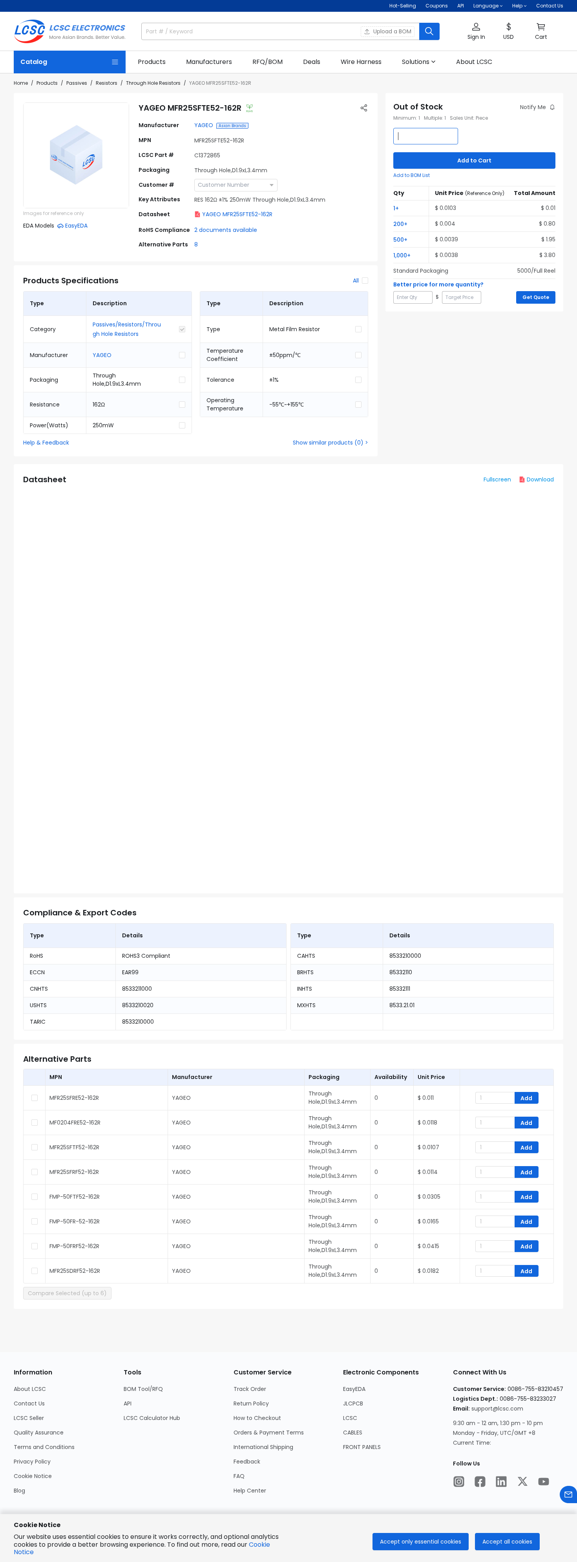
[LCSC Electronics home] (70, 31)
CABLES (352, 1432)
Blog (19, 1491)
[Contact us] (568, 1494)
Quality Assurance (39, 1432)
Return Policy (251, 1403)
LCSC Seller (29, 1418)
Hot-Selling (402, 5)
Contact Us (549, 5)
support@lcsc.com (497, 1409)
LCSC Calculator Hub (152, 1418)
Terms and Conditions (44, 1447)
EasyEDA (354, 1389)
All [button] (356, 280)
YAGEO (203, 125)
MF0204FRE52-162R (74, 1122)
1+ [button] (396, 208)
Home (21, 83)
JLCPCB (353, 1403)
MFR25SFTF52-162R (74, 1147)
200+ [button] (400, 224)
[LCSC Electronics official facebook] (480, 1481)
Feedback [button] (247, 1461)
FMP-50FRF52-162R (74, 1246)
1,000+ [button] (402, 255)
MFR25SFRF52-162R (74, 1172)
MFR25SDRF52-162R (74, 1271)
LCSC (350, 1418)
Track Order (250, 1389)
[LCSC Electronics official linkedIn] (501, 1481)
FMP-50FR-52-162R (74, 1221)
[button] (476, 31)
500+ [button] (400, 240)
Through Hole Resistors (153, 83)
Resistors (106, 83)
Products (47, 83)
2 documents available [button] (225, 230)
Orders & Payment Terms (269, 1432)
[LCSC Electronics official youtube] (544, 1481)
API (460, 5)
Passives (76, 83)
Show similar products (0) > (330, 443)
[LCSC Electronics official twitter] (522, 1481)
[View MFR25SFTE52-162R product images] (76, 155)
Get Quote (535, 297)
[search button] (429, 31)
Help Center (250, 1491)
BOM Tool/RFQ (143, 1389)
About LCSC (30, 1389)
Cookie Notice (33, 1476)
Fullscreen (497, 479)
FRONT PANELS (362, 1447)
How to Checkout (257, 1418)
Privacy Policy (32, 1461)
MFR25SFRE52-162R (74, 1098)
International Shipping (263, 1447)
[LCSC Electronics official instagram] (459, 1481)
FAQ (239, 1476)
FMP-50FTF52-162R (74, 1197)
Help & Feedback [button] (46, 443)
